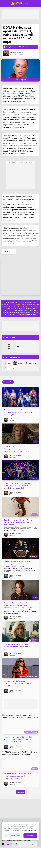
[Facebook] (3, 844)
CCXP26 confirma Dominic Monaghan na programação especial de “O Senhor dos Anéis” (17, 448)
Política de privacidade (8, 840)
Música (27, 3)
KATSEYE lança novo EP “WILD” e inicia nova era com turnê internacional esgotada (17, 776)
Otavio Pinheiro (18, 52)
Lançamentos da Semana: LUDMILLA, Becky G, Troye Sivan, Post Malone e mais (18, 683)
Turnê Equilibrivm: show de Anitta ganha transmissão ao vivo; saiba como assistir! (18, 522)
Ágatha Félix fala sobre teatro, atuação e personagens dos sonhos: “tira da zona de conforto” (18, 605)
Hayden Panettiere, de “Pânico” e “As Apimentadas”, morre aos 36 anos (18, 646)
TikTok (23, 304)
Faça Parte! (27, 840)
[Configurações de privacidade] (6, 836)
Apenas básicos (15, 836)
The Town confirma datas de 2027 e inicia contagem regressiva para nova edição (18, 412)
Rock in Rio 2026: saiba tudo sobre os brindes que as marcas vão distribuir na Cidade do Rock (18, 485)
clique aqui (21, 314)
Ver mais (20, 792)
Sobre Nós (19, 840)
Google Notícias (10, 306)
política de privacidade (30, 831)
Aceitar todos (30, 836)
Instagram (31, 304)
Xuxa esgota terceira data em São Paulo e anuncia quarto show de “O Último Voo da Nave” (19, 739)
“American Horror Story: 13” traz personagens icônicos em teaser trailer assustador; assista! (17, 563)
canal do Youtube (26, 306)
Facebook (16, 304)
